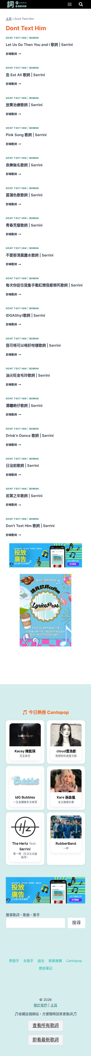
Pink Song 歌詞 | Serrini (26, 134)
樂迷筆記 (45, 968)
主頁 (9, 19)
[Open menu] (69, 4)
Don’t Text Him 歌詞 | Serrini (30, 525)
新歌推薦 (55, 961)
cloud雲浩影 (66, 751)
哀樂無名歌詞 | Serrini (24, 165)
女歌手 (28, 961)
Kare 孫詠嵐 (66, 797)
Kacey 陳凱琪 (25, 751)
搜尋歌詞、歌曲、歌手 (23, 915)
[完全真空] (25, 734)
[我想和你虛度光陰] (66, 734)
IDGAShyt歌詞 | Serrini (25, 315)
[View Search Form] (80, 4)
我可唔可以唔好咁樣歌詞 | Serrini (33, 345)
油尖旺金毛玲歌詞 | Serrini (28, 375)
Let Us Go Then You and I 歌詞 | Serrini (39, 44)
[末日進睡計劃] (66, 780)
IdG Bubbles (25, 797)
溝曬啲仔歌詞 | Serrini (24, 405)
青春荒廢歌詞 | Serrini (24, 225)
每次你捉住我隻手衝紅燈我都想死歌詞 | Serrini (44, 285)
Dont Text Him (16, 38)
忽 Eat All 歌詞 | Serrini (25, 75)
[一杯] (66, 826)
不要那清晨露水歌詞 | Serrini (29, 255)
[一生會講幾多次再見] (25, 780)
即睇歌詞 (13, 54)
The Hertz (20, 843)
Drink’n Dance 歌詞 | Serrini (30, 435)
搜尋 (76, 922)
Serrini (34, 38)
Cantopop (74, 961)
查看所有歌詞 (46, 1025)
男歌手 (14, 961)
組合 (41, 961)
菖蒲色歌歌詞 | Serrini (24, 195)
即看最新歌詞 (46, 1039)
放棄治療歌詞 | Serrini (24, 105)
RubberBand (66, 843)
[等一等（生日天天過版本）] (25, 826)
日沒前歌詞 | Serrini (22, 465)
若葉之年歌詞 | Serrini (24, 495)
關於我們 (40, 1005)
